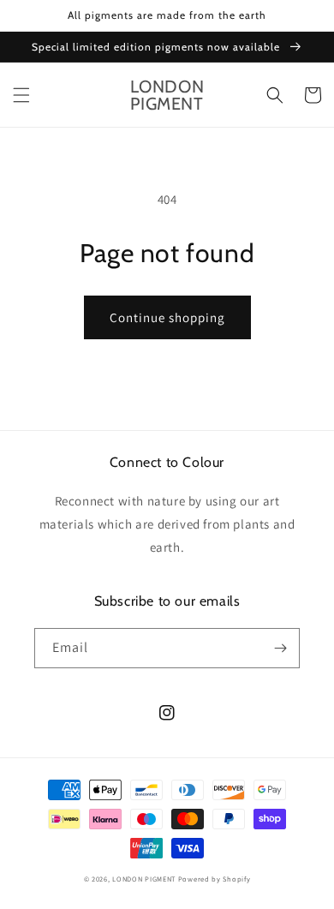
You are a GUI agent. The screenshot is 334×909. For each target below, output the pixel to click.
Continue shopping (167, 317)
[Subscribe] (280, 648)
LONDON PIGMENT (144, 878)
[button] (21, 95)
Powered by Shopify (214, 878)
